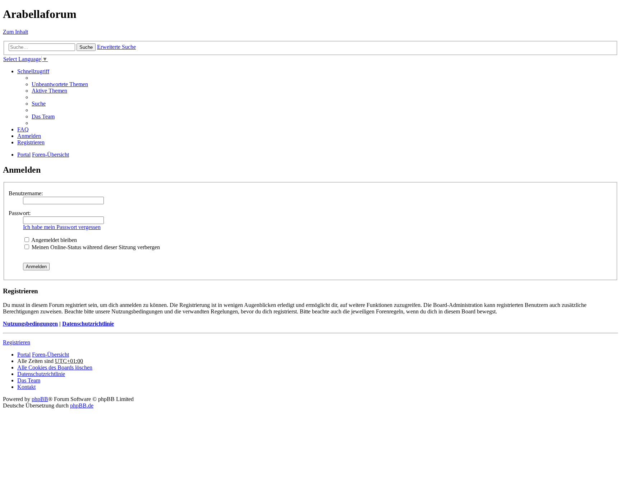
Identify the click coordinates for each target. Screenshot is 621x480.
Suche (86, 47)
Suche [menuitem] (39, 104)
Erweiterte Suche (116, 47)
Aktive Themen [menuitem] (49, 91)
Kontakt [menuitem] (26, 387)
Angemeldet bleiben (53, 240)
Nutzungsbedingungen (30, 324)
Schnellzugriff (33, 71)
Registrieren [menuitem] (31, 142)
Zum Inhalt (15, 32)
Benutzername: (26, 193)
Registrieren (16, 342)
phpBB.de (81, 405)
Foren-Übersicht (50, 354)
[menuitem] (41, 374)
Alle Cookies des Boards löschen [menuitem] (54, 367)
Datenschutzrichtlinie (88, 324)
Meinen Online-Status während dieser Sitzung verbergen (95, 247)
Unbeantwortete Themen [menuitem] (60, 84)
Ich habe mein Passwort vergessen (62, 227)
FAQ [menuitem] (23, 129)
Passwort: (20, 213)
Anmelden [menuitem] (29, 136)
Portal (24, 155)
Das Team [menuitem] (43, 116)
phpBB (40, 399)
